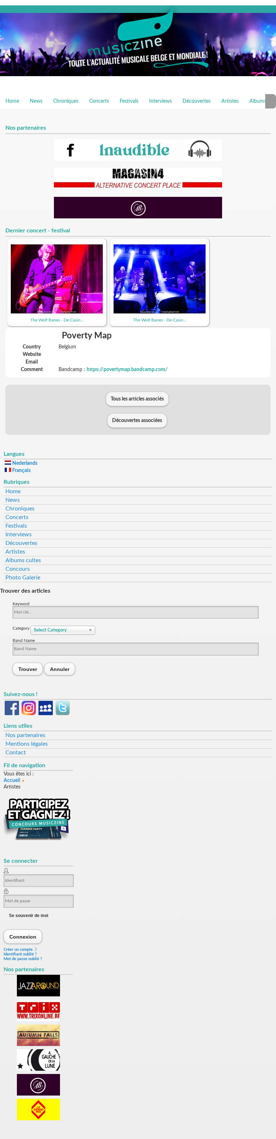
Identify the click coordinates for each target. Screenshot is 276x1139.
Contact (15, 752)
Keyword (21, 604)
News (36, 101)
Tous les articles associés (137, 399)
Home (12, 101)
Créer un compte (19, 950)
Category (22, 628)
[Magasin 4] (138, 188)
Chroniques (65, 101)
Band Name (24, 640)
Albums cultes (23, 560)
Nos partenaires (25, 735)
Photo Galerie (22, 577)
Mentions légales (26, 744)
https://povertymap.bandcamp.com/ (127, 369)
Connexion (23, 936)
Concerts (99, 101)
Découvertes (197, 101)
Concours (17, 569)
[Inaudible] (138, 159)
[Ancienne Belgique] (138, 216)
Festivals (129, 101)
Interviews (160, 101)
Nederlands (24, 463)
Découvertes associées (137, 420)
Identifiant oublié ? (20, 954)
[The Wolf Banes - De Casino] (57, 314)
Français (21, 470)
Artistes (230, 101)
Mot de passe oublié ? (23, 959)
